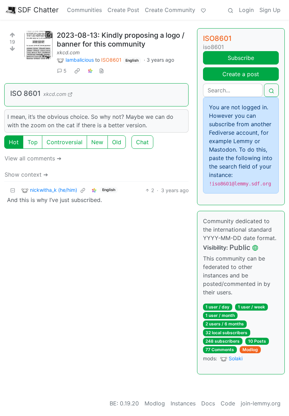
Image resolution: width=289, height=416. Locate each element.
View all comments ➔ (33, 158)
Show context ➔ (26, 174)
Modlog (250, 349)
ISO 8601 (25, 93)
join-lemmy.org (261, 403)
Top (32, 142)
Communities (84, 9)
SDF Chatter (38, 10)
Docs (208, 403)
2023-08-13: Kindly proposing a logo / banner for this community (120, 39)
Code (228, 403)
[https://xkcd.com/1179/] (38, 45)
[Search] (230, 10)
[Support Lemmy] (203, 10)
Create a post (240, 74)
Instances (183, 403)
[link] (77, 71)
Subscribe (241, 57)
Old (116, 142)
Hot (14, 142)
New (97, 142)
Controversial (64, 142)
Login (246, 9)
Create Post (123, 9)
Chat (142, 142)
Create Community (170, 9)
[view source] (101, 71)
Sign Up (270, 9)
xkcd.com (68, 52)
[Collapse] (12, 190)
